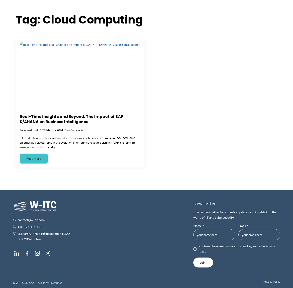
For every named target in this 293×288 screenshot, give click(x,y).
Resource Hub (243, 10)
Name (198, 225)
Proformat (55, 282)
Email (243, 225)
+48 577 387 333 (29, 227)
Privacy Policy (271, 281)
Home (207, 10)
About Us (222, 10)
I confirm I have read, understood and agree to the (237, 248)
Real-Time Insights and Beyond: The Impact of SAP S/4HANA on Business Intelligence (71, 119)
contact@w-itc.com (31, 220)
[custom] (17, 253)
